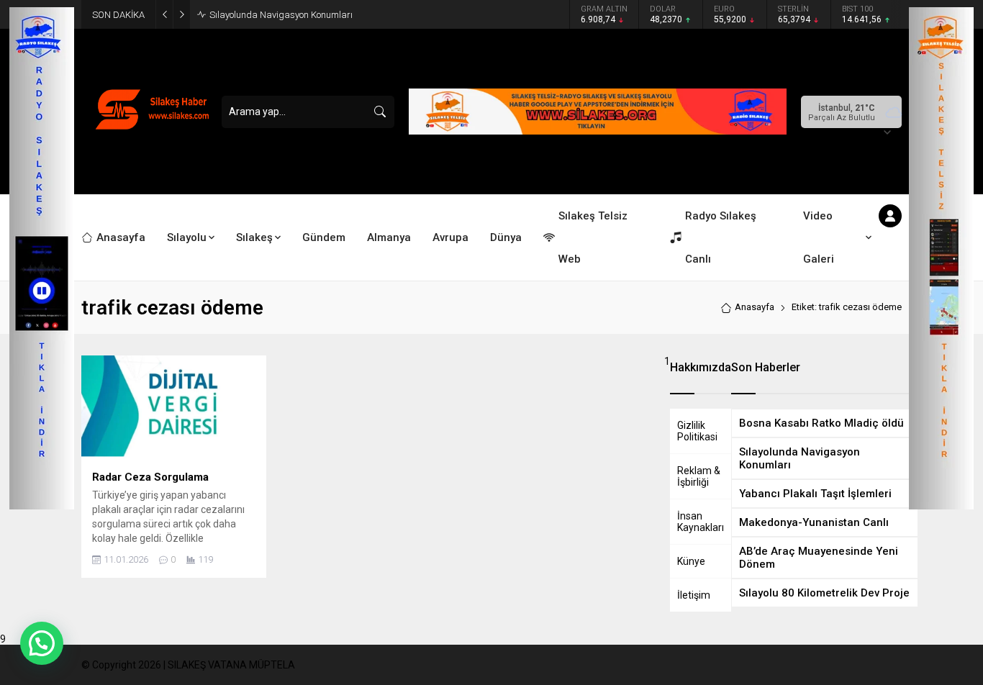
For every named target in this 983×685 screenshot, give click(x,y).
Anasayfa (754, 306)
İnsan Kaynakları (700, 521)
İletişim (693, 595)
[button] (41, 643)
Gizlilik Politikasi (697, 431)
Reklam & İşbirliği (698, 476)
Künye (691, 561)
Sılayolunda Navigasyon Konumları (281, 14)
